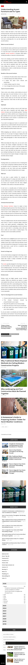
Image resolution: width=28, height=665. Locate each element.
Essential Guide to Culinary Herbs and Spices (19, 654)
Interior (4, 567)
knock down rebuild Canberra (9, 636)
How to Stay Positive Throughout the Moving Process (16, 451)
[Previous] (3, 476)
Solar (3, 578)
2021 (4, 616)
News (3, 571)
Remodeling (5, 576)
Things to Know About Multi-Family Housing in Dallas (6, 327)
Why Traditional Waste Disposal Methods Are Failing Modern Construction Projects (14, 363)
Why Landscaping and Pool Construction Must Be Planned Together (13, 391)
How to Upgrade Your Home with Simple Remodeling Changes (17, 471)
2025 (4, 606)
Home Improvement (7, 565)
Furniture (4, 560)
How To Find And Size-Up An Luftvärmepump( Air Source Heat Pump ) (21, 327)
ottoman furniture (8, 206)
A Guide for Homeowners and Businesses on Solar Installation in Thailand (16, 445)
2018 (4, 624)
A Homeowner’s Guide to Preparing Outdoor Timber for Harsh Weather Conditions (13, 419)
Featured (4, 558)
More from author (14, 334)
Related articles (5, 334)
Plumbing (4, 573)
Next (6, 426)
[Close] (7, 643)
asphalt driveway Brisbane (8, 639)
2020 (4, 619)
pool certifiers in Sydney (8, 634)
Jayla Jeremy (3, 14)
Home (2, 6)
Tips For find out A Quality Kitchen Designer (19, 660)
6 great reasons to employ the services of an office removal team (16, 648)
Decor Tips (5, 556)
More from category (6, 336)
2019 (4, 621)
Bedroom (4, 554)
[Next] (5, 476)
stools (4, 264)
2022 (4, 613)
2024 (4, 608)
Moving (4, 569)
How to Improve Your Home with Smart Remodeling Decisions (17, 465)
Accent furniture (10, 53)
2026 (4, 583)
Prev (3, 426)
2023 (4, 611)
